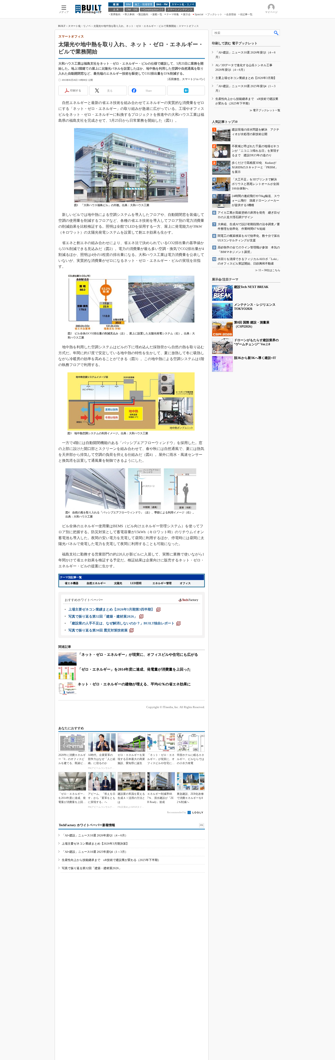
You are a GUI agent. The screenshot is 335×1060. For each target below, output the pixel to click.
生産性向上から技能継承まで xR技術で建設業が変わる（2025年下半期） (111, 860)
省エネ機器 (71, 583)
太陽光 (118, 583)
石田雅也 (173, 79)
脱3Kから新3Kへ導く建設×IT (255, 358)
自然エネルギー (96, 583)
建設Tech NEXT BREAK (251, 287)
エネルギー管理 (162, 583)
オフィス (185, 583)
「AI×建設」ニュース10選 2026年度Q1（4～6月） (95, 835)
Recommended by (177, 812)
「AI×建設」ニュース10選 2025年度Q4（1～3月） (95, 851)
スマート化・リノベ (79, 26)
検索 (276, 33)
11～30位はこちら (269, 270)
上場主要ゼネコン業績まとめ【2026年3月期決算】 (95, 843)
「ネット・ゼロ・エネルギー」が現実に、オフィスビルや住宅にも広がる (138, 654)
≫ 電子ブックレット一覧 (265, 110)
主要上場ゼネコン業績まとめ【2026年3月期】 (246, 78)
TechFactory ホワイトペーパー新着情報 (87, 825)
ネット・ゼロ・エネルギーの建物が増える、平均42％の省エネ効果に (134, 684)
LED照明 (136, 583)
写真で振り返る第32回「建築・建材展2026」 (92, 868)
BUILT (61, 26)
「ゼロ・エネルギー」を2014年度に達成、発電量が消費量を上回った (134, 669)
